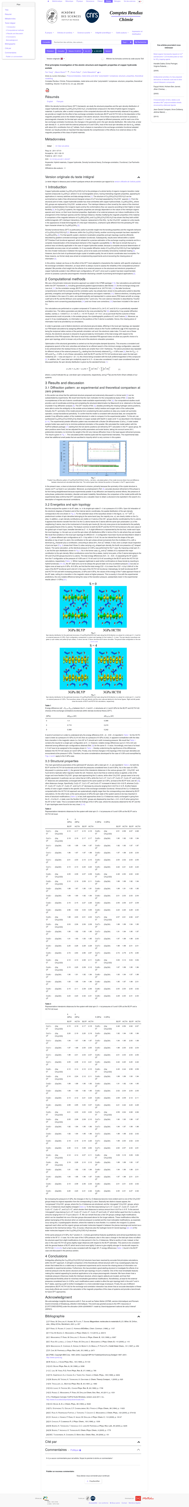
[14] (83, 301)
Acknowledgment (12, 40)
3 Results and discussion (14, 33)
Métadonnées (10, 18)
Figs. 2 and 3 (50, 756)
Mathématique (57, 1)
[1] (92, 196)
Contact (124, 1503)
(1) (107, 362)
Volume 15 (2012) (75, 51)
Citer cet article (63, 146)
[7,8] (113, 283)
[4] (59, 235)
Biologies (117, 1)
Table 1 (68, 561)
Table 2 (126, 765)
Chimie (108, 1)
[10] (115, 285)
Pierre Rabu (75, 72)
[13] (112, 293)
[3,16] (83, 804)
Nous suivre (115, 1503)
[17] (67, 426)
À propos (48, 32)
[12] (113, 288)
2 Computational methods (15, 30)
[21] (64, 579)
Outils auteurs (121, 32)
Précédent (50, 51)
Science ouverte (83, 32)
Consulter (46, 42)
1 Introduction (10, 27)
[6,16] (47, 421)
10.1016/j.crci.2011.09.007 (60, 159)
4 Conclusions (11, 37)
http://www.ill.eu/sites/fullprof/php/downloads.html (65, 1399)
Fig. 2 (73, 513)
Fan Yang (49, 72)
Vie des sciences (129, 1)
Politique (74, 1450)
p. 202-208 (98, 51)
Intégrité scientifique (103, 32)
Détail (49, 146)
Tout (124, 42)
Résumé (8, 14)
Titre (6, 10)
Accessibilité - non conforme (98, 1503)
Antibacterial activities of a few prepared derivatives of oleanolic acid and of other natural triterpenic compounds (168, 79)
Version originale (54, 58)
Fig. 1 (64, 434)
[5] (111, 243)
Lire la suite (94, 641)
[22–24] (129, 1228)
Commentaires (10, 52)
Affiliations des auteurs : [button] (54, 168)
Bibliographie (10, 44)
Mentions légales (134, 1503)
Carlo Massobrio (89, 72)
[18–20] (62, 563)
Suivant (108, 51)
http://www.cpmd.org (54, 1357)
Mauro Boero (60, 72)
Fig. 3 (78, 550)
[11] (54, 288)
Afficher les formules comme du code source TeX (125, 58)
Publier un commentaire (14, 56)
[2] (129, 199)
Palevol (100, 1)
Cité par (8, 48)
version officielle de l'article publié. (127, 181)
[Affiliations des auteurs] (99, 72)
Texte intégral (10, 23)
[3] (68, 232)
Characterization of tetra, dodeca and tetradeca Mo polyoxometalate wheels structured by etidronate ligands (167, 102)
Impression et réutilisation (137, 32)
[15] (111, 301)
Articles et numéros (65, 32)
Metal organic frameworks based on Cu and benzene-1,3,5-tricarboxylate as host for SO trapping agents (168, 56)
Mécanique (69, 1)
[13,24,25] (58, 1248)
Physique (79, 1)
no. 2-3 (87, 51)
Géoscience (90, 1)
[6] (134, 250)
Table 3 (73, 796)
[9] (66, 285)
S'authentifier (94, 1481)
